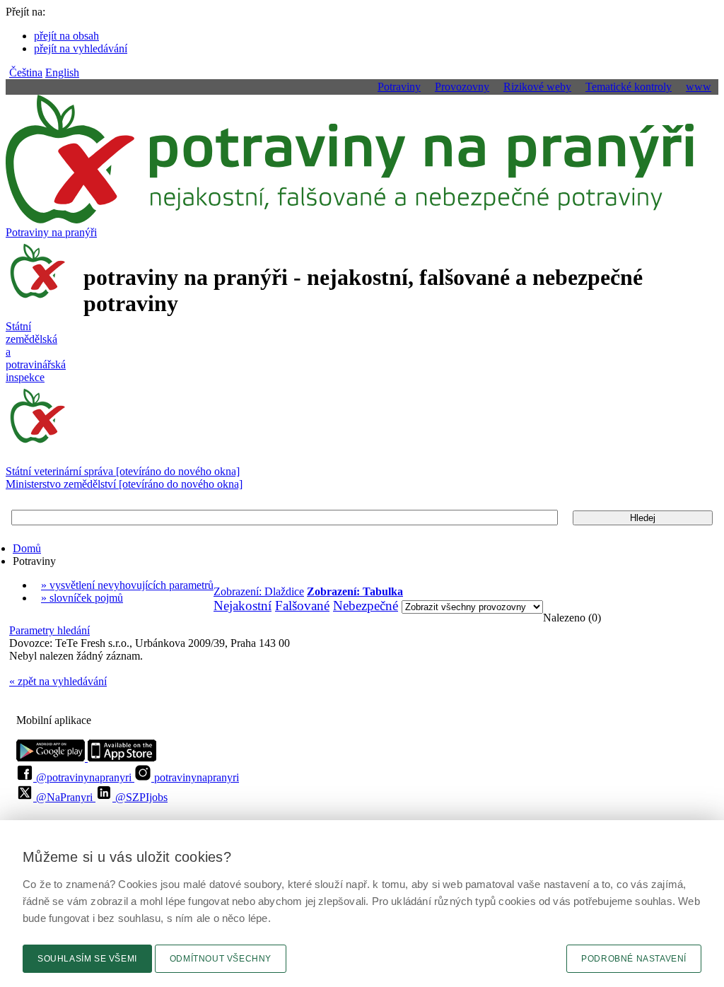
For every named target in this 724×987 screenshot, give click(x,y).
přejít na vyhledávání (80, 48)
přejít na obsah (66, 36)
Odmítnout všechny (221, 959)
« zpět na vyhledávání (58, 681)
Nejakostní (243, 605)
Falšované (302, 605)
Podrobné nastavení (634, 959)
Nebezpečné (365, 605)
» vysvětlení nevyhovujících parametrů (127, 585)
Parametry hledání (49, 630)
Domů (27, 548)
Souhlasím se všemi (87, 959)
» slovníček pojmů (82, 598)
